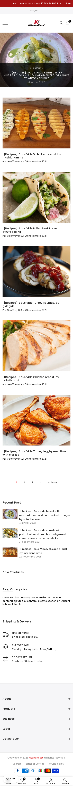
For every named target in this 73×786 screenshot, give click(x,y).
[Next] (67, 59)
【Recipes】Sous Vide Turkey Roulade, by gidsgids (31, 304)
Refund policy (56, 763)
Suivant (52, 482)
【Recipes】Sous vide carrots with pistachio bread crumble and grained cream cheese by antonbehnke (42, 534)
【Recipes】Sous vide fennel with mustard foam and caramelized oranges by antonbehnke (37, 75)
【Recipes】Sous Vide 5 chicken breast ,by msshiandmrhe (43, 551)
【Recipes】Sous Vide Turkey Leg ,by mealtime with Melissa (34, 453)
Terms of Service (34, 763)
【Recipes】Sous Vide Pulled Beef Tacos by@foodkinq (30, 230)
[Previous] (6, 59)
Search (17, 763)
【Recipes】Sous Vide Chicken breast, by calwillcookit (31, 378)
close (67, 3)
